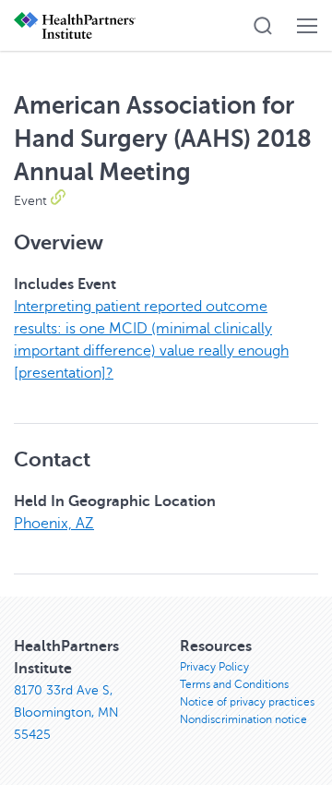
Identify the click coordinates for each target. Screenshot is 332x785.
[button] (263, 26)
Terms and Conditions (234, 684)
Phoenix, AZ (54, 523)
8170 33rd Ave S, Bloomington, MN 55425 (66, 712)
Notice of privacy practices (247, 701)
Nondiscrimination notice (243, 719)
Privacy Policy (214, 666)
